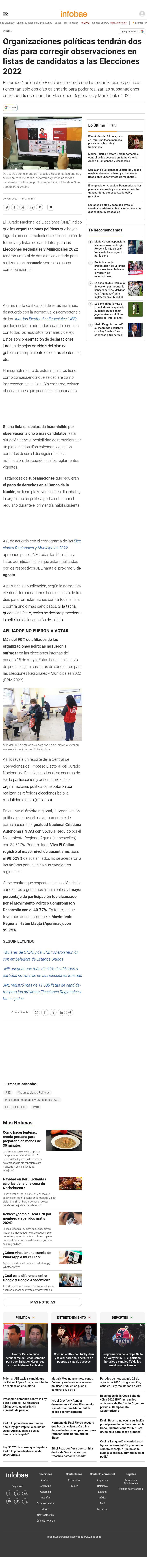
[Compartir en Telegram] (39, 207)
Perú (6, 31)
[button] (5, 14)
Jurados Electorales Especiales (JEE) (45, 319)
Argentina (45, 1486)
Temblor (67, 23)
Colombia (45, 1491)
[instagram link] (25, 1493)
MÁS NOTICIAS (42, 1302)
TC (59, 23)
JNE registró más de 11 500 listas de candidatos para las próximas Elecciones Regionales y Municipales (42, 992)
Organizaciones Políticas (34, 1092)
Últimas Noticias (45, 1520)
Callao (51, 23)
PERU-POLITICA (15, 1107)
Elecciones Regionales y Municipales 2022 (32, 1099)
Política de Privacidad (131, 1488)
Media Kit (102, 1509)
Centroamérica (45, 1514)
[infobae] (74, 14)
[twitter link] (17, 1493)
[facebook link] (9, 1493)
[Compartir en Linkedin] (31, 207)
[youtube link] (9, 1501)
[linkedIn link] (25, 1501)
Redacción (74, 1480)
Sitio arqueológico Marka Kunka (28, 23)
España (45, 1497)
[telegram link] (17, 1501)
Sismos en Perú (103, 23)
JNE (7, 1092)
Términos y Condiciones (131, 1482)
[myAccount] (142, 14)
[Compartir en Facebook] (14, 207)
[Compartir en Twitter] (22, 207)
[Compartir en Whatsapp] (6, 207)
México (45, 1509)
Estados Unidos (45, 1503)
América (45, 1480)
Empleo (74, 1486)
